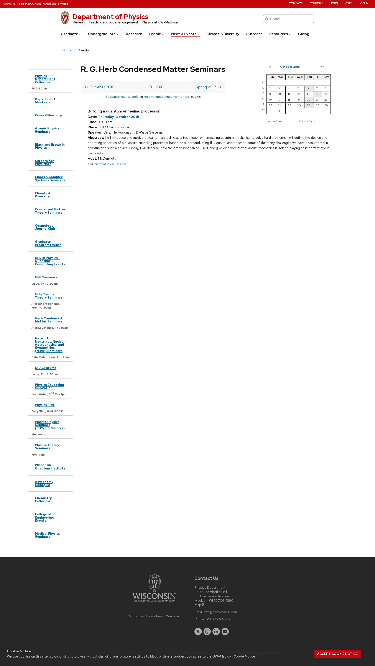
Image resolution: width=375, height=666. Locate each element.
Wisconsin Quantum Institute (50, 466)
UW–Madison (29, 4)
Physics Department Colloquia (45, 79)
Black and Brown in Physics (50, 146)
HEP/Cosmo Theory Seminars (48, 295)
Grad (69, 34)
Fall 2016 (156, 86)
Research (134, 34)
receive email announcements (165, 96)
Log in (363, 3)
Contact (296, 3)
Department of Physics (110, 16)
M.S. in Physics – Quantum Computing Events (50, 261)
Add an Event (275, 121)
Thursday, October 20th (118, 116)
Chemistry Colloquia (43, 499)
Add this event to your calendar (108, 164)
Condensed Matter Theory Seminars (50, 210)
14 (317, 94)
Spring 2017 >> (209, 86)
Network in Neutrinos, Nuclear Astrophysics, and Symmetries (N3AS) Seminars (50, 344)
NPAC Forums (45, 368)
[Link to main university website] (154, 602)
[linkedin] (216, 631)
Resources (278, 34)
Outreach (254, 34)
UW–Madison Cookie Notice (233, 656)
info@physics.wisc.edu (220, 612)
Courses (317, 3)
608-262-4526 (218, 619)
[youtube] (225, 631)
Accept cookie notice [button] (337, 654)
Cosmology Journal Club (45, 227)
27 (308, 105)
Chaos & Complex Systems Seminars (50, 178)
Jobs (334, 3)
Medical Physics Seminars (47, 535)
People (155, 34)
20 (308, 99)
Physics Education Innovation (49, 386)
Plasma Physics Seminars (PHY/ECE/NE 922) (50, 425)
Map (197, 605)
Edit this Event (307, 121)
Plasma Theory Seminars (47, 446)
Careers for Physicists (44, 162)
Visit (348, 3)
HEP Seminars (46, 277)
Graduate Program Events (48, 243)
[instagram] (207, 631)
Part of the (154, 616)
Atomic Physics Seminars (47, 129)
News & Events (183, 34)
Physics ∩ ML (45, 405)
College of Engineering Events (44, 517)
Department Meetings (45, 100)
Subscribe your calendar (122, 96)
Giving (303, 34)
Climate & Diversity (222, 34)
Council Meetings (48, 115)
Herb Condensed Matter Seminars (48, 319)
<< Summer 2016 (99, 86)
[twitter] (198, 631)
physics (63, 4)
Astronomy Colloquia (44, 483)
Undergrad (102, 34)
